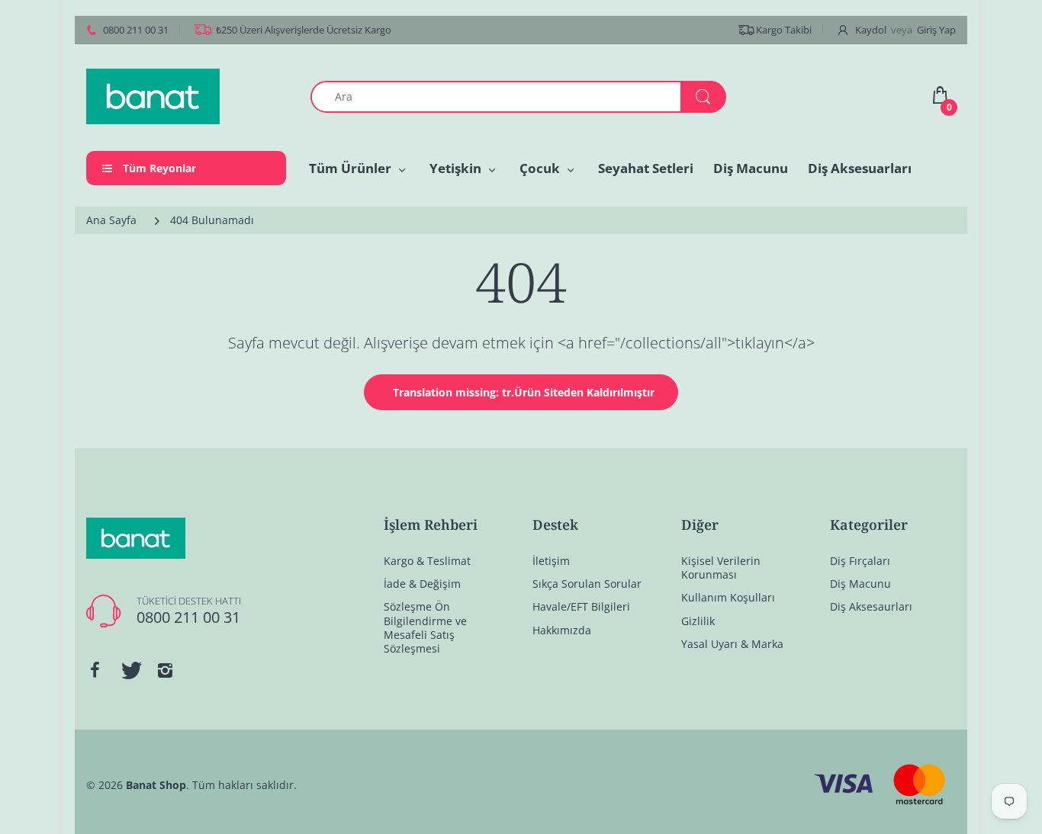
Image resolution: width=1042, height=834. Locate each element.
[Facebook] (94, 670)
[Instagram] (164, 670)
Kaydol (871, 30)
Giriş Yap (936, 30)
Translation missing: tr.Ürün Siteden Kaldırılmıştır (523, 392)
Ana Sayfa (111, 220)
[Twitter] (129, 670)
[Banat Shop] (153, 95)
